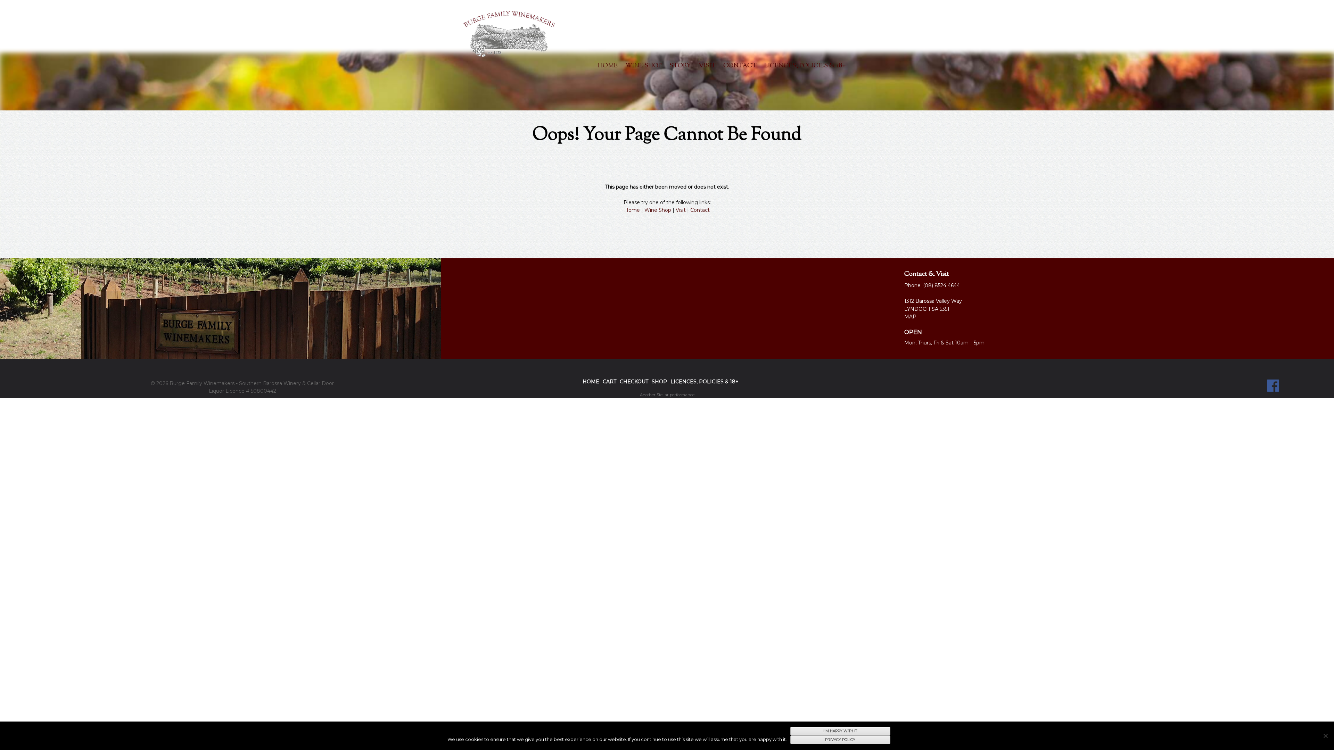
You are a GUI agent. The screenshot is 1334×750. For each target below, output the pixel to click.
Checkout (634, 381)
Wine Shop (657, 210)
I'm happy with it (840, 731)
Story (680, 65)
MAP (910, 317)
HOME (591, 381)
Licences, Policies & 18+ (805, 65)
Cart (609, 381)
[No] (1325, 735)
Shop (659, 381)
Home (608, 65)
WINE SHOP (643, 65)
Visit (707, 65)
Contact (740, 65)
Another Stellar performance (667, 394)
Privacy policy (840, 740)
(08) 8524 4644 (941, 285)
